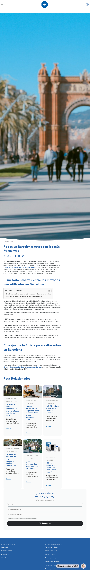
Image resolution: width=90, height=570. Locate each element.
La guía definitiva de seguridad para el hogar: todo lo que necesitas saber (32, 412)
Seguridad (4, 547)
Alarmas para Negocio (52, 561)
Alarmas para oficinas (51, 569)
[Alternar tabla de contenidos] (48, 291)
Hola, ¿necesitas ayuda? (67, 566)
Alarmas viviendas (50, 554)
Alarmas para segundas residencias (56, 558)
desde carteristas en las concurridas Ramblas (20, 267)
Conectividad (5, 554)
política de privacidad (17, 518)
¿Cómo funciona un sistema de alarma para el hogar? (52, 467)
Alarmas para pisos (51, 550)
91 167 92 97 (45, 497)
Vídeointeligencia (6, 550)
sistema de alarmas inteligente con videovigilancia (22, 367)
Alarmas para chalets (51, 547)
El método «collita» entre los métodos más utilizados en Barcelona (28, 294)
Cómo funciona (6, 558)
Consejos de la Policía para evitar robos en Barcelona (24, 296)
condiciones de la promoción (30, 518)
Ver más (8, 428)
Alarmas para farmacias (52, 565)
